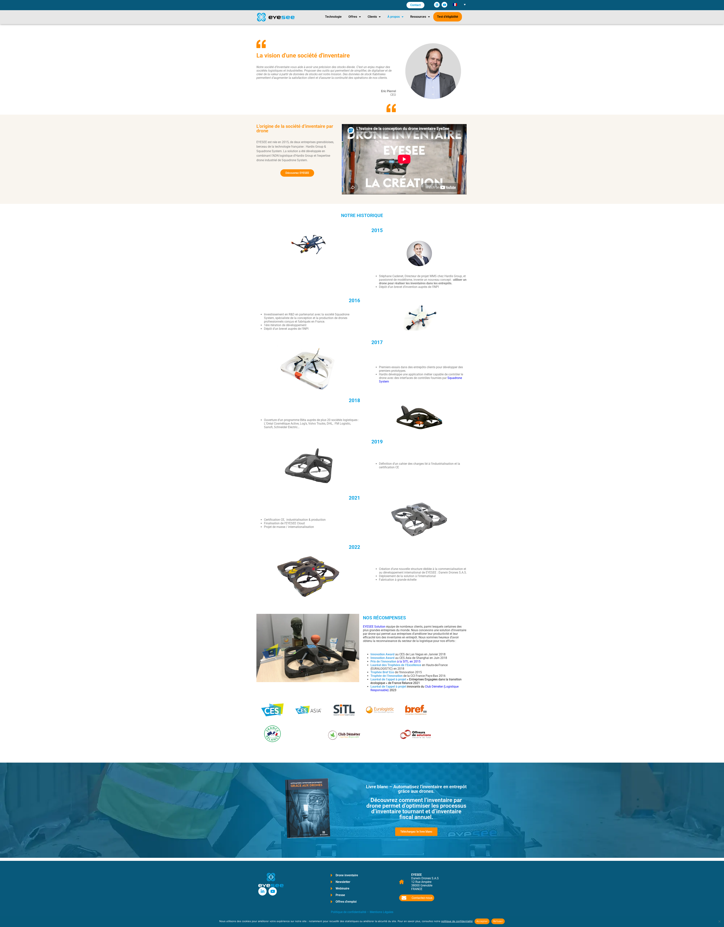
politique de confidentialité (457, 921)
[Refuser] (719, 921)
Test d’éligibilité (447, 16)
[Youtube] (444, 5)
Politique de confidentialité (348, 912)
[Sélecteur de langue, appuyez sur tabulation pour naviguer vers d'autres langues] (459, 4)
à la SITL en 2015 (395, 661)
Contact (415, 5)
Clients (372, 16)
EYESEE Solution (374, 626)
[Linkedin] (437, 5)
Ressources (418, 16)
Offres (352, 16)
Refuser (498, 921)
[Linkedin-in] (262, 891)
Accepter (482, 921)
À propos (393, 16)
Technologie (333, 16)
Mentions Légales (381, 912)
